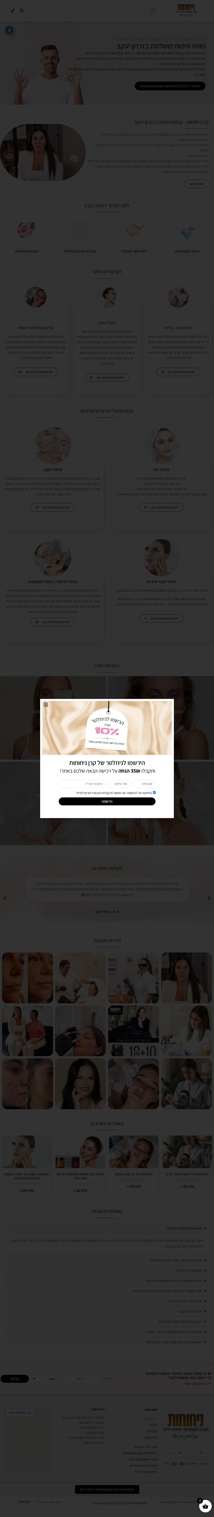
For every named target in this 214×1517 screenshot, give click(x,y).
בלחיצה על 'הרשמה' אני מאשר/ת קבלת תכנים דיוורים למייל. (114, 793)
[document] (107, 758)
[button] (45, 704)
